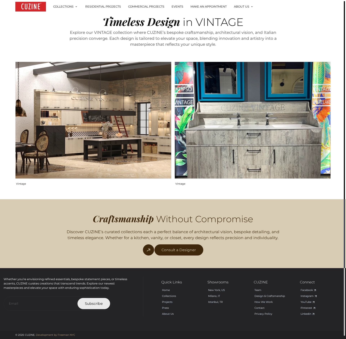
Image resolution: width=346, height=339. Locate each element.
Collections (169, 296)
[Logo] (30, 6)
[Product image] (93, 120)
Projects (167, 302)
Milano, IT (214, 296)
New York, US (216, 290)
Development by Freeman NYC (55, 334)
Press (165, 307)
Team (257, 290)
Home (166, 290)
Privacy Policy (263, 313)
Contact (259, 307)
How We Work (263, 302)
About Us (168, 313)
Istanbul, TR (215, 302)
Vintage (21, 183)
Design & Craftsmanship (269, 296)
